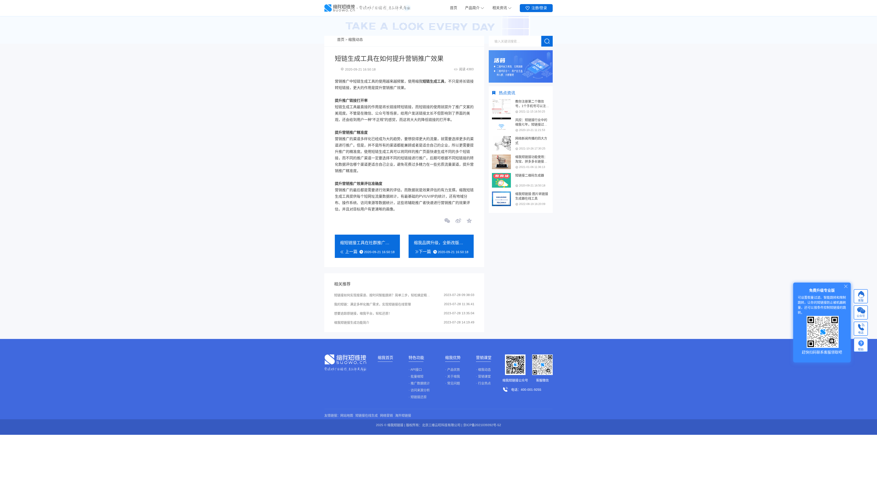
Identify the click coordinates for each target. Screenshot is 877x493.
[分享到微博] (458, 221)
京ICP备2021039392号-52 (482, 425)
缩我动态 (355, 40)
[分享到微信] (447, 221)
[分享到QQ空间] (469, 221)
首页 (453, 8)
